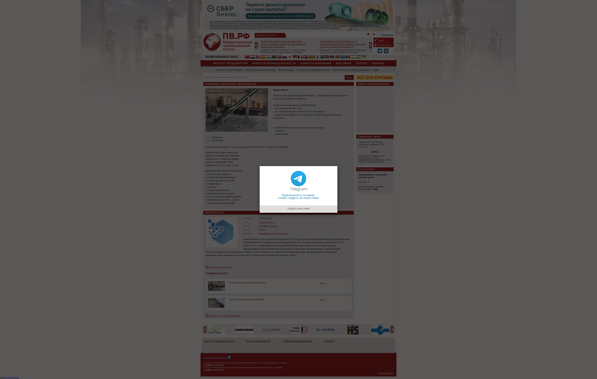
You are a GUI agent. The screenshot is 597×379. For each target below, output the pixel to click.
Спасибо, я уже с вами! (298, 208)
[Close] (337, 166)
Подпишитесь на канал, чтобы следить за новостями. (298, 196)
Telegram (298, 189)
